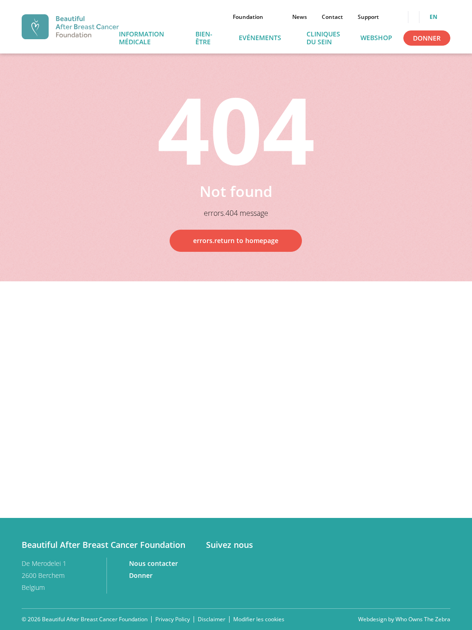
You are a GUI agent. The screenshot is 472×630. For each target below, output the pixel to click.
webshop (376, 38)
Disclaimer (211, 619)
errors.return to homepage (235, 240)
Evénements (260, 38)
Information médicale (141, 38)
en (434, 17)
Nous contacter (154, 563)
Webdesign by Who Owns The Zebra (404, 619)
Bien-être (203, 38)
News (299, 17)
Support (368, 17)
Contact (332, 17)
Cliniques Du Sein (323, 38)
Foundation (248, 17)
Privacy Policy (172, 619)
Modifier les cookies (258, 619)
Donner (427, 38)
